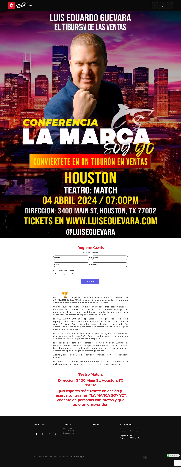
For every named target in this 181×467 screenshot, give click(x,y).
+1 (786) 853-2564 (127, 436)
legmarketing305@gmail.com (131, 438)
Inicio (93, 429)
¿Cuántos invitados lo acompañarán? (67, 270)
